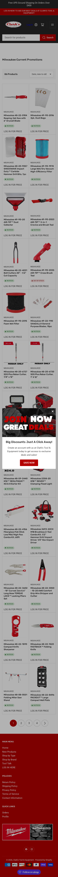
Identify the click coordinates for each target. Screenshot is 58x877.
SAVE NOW (29, 462)
